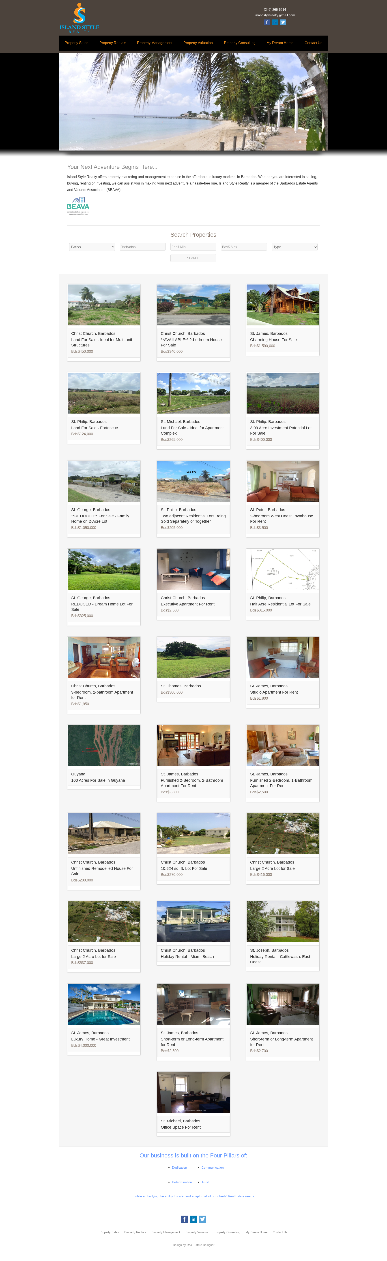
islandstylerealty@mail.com (275, 15)
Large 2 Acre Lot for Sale (272, 868)
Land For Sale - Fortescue (94, 428)
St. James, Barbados (269, 333)
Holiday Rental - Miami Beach (187, 956)
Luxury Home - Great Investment (100, 1039)
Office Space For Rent (181, 1127)
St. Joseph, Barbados (269, 950)
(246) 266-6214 (275, 9)
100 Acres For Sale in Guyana (98, 780)
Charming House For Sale (273, 340)
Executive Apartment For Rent (188, 604)
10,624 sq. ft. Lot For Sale (184, 868)
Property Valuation (198, 43)
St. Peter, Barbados (267, 509)
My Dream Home (280, 43)
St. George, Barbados (90, 509)
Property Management (154, 43)
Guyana (78, 774)
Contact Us (313, 43)
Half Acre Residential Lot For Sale (280, 604)
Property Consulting (240, 43)
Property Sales (76, 43)
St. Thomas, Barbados (181, 686)
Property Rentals (112, 43)
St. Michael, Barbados (180, 421)
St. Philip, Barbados (89, 421)
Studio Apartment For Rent (274, 692)
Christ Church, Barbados (93, 333)
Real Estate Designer (200, 1245)
